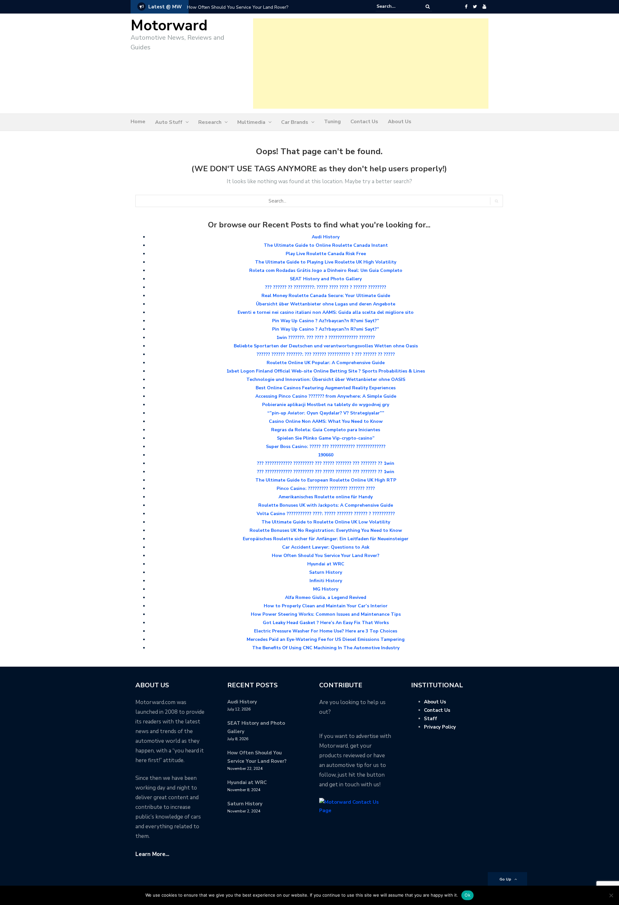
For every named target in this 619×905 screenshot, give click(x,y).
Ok (467, 895)
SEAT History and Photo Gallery (326, 279)
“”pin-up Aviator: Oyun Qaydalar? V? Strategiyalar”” (325, 413)
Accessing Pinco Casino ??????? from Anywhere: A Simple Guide (325, 396)
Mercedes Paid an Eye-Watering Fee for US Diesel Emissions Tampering (326, 639)
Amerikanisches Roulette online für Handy (326, 497)
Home (138, 121)
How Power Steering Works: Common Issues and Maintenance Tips (326, 614)
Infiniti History (326, 581)
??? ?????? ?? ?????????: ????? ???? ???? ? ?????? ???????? (325, 287)
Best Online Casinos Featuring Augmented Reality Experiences (326, 388)
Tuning (332, 121)
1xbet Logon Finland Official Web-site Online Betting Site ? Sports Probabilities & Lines (325, 371)
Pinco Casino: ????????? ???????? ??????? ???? (326, 488)
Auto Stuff (168, 122)
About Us (399, 121)
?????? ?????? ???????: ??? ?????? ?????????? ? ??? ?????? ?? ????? (326, 354)
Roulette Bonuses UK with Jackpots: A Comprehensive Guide (325, 505)
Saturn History (325, 572)
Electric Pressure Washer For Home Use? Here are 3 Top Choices (325, 631)
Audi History (325, 237)
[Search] (427, 6)
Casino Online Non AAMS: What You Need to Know (326, 421)
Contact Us (364, 121)
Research (209, 122)
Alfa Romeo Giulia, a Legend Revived (325, 597)
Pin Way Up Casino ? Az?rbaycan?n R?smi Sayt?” (325, 321)
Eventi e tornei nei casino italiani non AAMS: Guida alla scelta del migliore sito (326, 312)
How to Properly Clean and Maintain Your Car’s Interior (326, 606)
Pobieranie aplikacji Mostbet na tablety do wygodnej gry (325, 405)
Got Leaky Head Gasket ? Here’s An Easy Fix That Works (326, 623)
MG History (325, 589)
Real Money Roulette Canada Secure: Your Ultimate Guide (325, 296)
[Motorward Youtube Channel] (484, 7)
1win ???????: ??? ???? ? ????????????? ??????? (325, 337)
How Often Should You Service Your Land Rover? (237, 7)
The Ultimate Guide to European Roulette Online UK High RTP (325, 480)
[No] (611, 895)
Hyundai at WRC (325, 564)
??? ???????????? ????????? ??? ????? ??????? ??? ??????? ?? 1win (325, 463)
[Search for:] (396, 6)
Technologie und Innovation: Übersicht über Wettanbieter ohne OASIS (325, 379)
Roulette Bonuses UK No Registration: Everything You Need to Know (326, 530)
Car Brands (294, 122)
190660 (325, 455)
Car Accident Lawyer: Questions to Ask (325, 547)
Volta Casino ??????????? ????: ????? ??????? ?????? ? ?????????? (326, 514)
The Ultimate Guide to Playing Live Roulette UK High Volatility (325, 262)
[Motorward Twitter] (475, 7)
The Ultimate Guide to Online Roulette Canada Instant (326, 245)
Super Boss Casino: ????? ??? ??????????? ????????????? (326, 446)
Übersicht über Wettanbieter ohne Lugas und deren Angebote (325, 304)
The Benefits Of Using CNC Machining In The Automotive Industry (325, 648)
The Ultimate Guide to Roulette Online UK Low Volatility (325, 522)
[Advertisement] (370, 63)
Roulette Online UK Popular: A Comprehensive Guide (326, 363)
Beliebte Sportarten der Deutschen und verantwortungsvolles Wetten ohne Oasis (326, 346)
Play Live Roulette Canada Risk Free (326, 254)
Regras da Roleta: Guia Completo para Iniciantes (325, 430)
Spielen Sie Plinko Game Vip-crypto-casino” (326, 438)
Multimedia (251, 122)
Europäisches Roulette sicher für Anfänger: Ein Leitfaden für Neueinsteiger (325, 539)
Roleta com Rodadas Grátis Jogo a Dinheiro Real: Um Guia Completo (325, 270)
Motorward (169, 25)
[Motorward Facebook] (466, 7)
